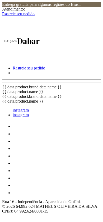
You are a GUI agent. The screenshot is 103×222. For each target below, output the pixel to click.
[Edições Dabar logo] (22, 59)
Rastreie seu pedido (18, 14)
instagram (21, 110)
